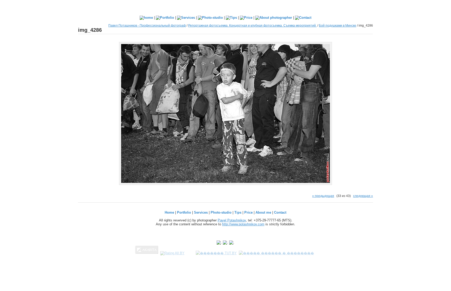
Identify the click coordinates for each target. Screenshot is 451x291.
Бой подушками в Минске (337, 25)
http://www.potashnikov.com (243, 224)
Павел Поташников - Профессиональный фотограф (147, 25)
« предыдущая (323, 195)
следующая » (363, 195)
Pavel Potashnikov (232, 220)
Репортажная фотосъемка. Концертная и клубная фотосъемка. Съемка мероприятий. (252, 25)
